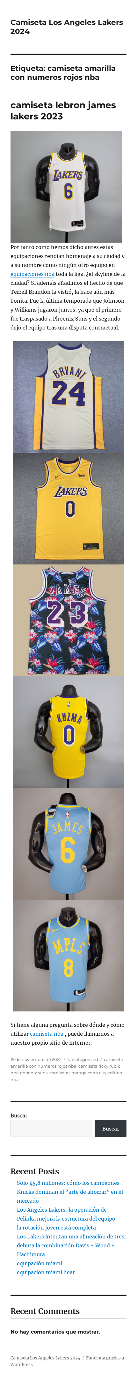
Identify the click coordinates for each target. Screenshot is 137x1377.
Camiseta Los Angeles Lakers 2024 (45, 1358)
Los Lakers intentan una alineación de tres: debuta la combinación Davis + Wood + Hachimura (71, 1245)
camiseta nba (46, 1034)
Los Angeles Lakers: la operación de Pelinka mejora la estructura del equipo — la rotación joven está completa (70, 1219)
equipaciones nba (32, 274)
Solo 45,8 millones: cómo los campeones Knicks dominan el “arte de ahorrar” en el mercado (70, 1192)
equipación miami (39, 1263)
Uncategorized (82, 1059)
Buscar (19, 1115)
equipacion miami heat (46, 1272)
